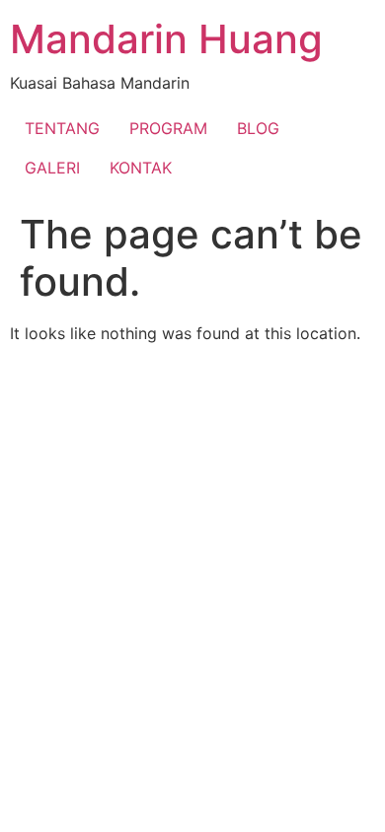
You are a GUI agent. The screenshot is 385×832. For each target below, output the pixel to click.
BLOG (258, 128)
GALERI (52, 167)
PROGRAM (168, 128)
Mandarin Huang (166, 39)
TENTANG (62, 128)
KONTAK (141, 167)
